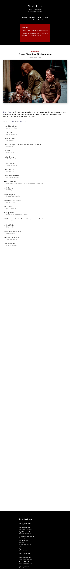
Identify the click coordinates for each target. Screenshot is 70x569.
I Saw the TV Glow (12, 237)
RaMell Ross (10, 171)
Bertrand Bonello (11, 134)
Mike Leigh (9, 227)
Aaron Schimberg (11, 128)
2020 (24, 121)
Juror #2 (9, 206)
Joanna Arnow (10, 221)
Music (39, 18)
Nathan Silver (10, 202)
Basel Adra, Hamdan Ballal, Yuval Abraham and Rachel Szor (24, 184)
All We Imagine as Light (14, 231)
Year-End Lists (35, 6)
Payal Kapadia (10, 233)
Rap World (10, 212)
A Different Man (11, 126)
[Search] (42, 20)
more (23, 39)
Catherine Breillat (11, 165)
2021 (21, 121)
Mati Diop (9, 190)
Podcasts (36, 20)
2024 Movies (35, 51)
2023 (13, 121)
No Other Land (11, 181)
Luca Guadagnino (11, 246)
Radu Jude (9, 147)
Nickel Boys (10, 169)
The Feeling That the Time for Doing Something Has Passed (26, 219)
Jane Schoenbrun (11, 239)
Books (45, 18)
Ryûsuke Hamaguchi (12, 177)
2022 (17, 121)
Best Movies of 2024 (18, 112)
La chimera (10, 157)
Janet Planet (10, 138)
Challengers (10, 243)
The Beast (9, 132)
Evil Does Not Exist (12, 175)
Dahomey (9, 188)
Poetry (29, 20)
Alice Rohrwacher (11, 159)
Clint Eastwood (11, 208)
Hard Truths (10, 225)
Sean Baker (10, 153)
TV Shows (32, 18)
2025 (9, 121)
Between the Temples (13, 200)
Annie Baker (10, 140)
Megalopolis (10, 194)
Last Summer (11, 163)
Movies (24, 18)
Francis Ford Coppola (13, 196)
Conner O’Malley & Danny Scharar (16, 215)
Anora (8, 150)
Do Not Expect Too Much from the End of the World (23, 144)
